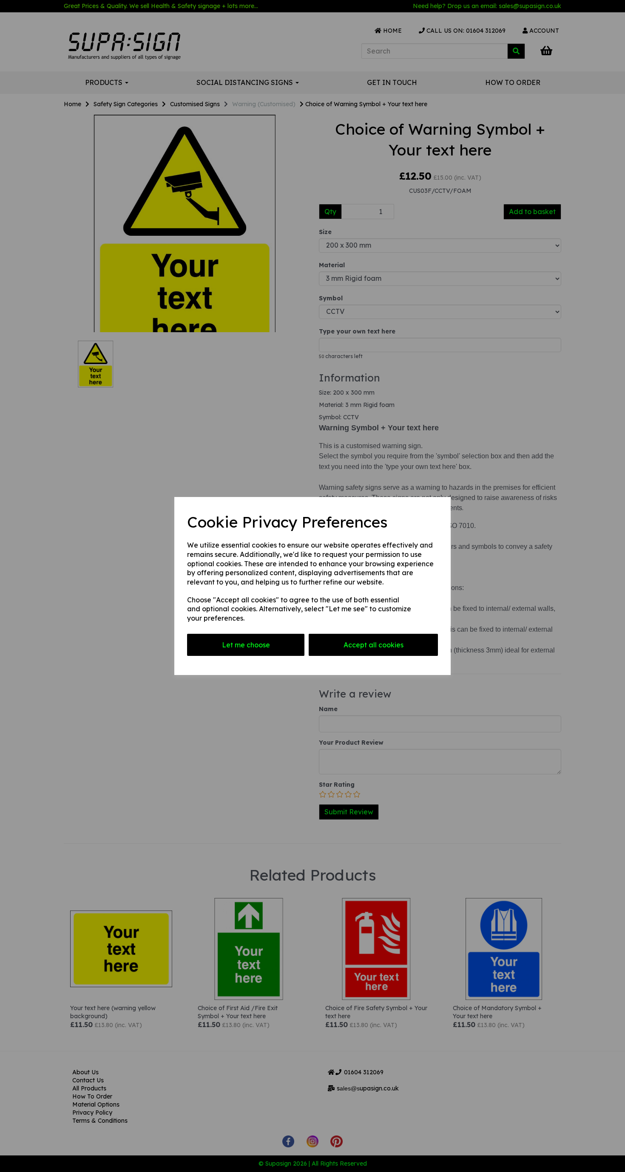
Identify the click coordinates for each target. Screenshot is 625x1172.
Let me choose (246, 645)
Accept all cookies (373, 645)
